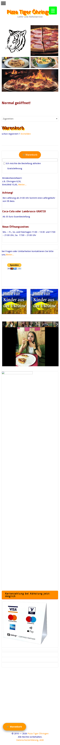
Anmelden (26, 134)
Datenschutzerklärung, (27, 740)
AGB (41, 740)
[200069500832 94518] (47, 324)
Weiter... (22, 184)
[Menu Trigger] (53, 10)
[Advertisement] (30, 702)
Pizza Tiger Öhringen (30, 12)
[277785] (35, 324)
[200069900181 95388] (23, 324)
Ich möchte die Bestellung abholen (23, 163)
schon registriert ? (11, 134)
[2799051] (11, 324)
